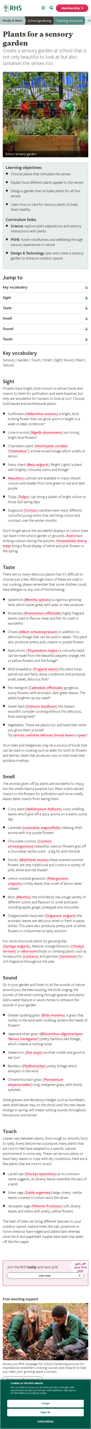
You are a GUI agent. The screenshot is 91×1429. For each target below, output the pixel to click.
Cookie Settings (45, 1421)
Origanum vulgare (60, 916)
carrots (19, 735)
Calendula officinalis (45, 688)
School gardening (39, 21)
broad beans (64, 735)
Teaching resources (69, 21)
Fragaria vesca (45, 669)
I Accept (45, 1403)
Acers (70, 536)
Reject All (45, 1412)
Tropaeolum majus (42, 650)
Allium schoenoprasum (38, 632)
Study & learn (12, 21)
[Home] (12, 8)
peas (82, 735)
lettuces (46, 735)
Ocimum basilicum (41, 706)
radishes (32, 735)
